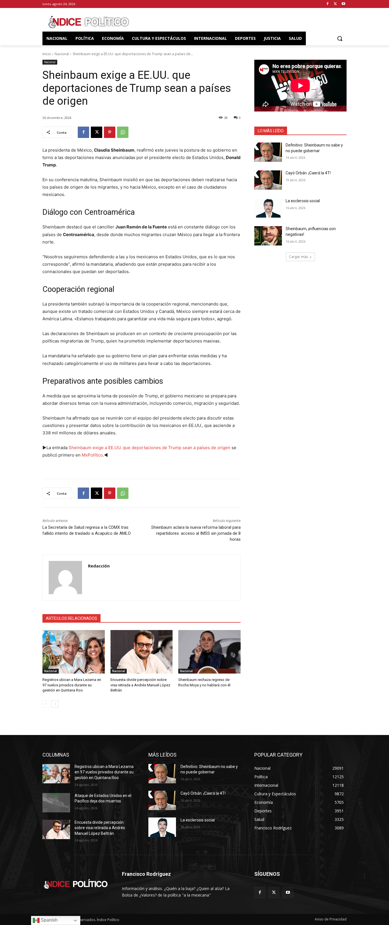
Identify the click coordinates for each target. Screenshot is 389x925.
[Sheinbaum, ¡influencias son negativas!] (268, 235)
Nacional (62, 53)
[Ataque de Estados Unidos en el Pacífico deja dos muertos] (56, 802)
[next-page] (55, 704)
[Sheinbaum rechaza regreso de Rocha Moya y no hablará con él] (209, 652)
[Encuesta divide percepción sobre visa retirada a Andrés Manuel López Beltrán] (141, 652)
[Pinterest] (109, 132)
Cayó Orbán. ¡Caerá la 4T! (308, 173)
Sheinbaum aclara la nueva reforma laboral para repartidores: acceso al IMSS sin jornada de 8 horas (196, 533)
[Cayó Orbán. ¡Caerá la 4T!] (268, 180)
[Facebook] (327, 4)
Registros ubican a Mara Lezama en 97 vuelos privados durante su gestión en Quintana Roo (71, 685)
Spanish (49, 920)
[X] (335, 4)
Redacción (99, 566)
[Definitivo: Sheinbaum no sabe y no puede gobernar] (268, 152)
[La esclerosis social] (268, 208)
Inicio (46, 53)
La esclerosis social (303, 201)
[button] (340, 38)
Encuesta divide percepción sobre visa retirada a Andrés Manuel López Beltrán (140, 685)
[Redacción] (65, 577)
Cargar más (298, 256)
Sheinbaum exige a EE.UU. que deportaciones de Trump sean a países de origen (149, 447)
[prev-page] (46, 704)
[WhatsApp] (122, 132)
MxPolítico (92, 455)
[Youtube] (343, 4)
